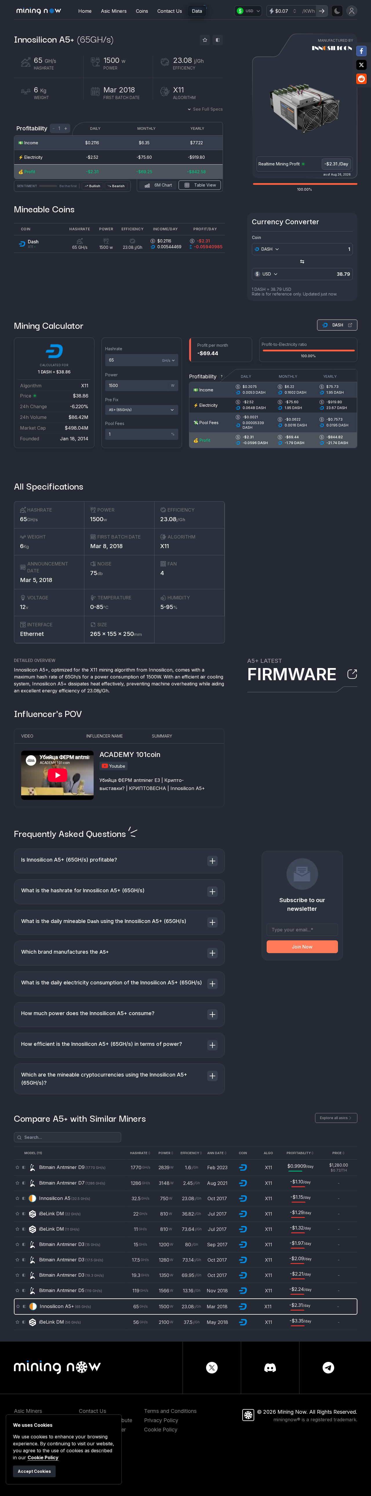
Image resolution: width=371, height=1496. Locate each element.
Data (197, 11)
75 (96, 573)
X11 (164, 546)
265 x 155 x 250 (116, 633)
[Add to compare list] (217, 40)
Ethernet (32, 633)
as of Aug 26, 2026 (337, 174)
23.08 (172, 519)
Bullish (94, 186)
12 (24, 606)
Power (111, 374)
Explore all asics (334, 1118)
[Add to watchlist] (205, 40)
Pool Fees (114, 423)
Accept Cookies (34, 1471)
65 (29, 519)
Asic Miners (114, 11)
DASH (337, 324)
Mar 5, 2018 (36, 579)
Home (85, 11)
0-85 (99, 606)
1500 (98, 519)
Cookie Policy (160, 1429)
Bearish (118, 186)
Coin (256, 237)
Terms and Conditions (170, 1411)
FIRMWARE (292, 674)
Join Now (302, 947)
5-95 (169, 606)
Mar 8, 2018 (106, 546)
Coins (142, 11)
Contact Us (169, 11)
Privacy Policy (161, 1420)
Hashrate (113, 348)
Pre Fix (112, 399)
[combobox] (269, 249)
